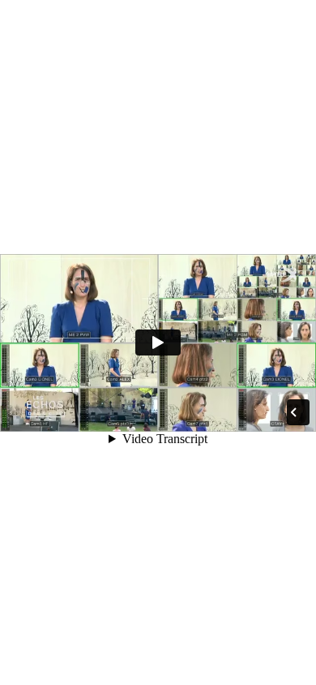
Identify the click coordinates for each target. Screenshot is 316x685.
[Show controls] (293, 412)
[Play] (158, 342)
